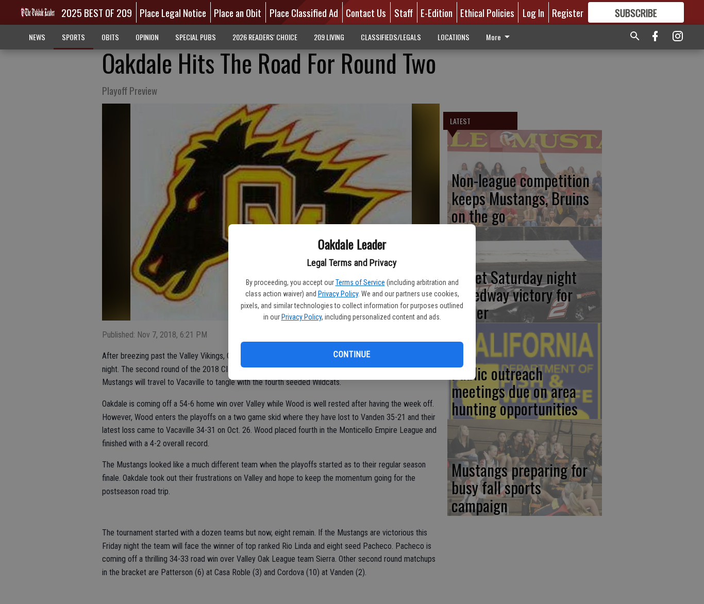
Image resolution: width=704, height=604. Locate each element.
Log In (533, 12)
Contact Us (366, 12)
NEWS (37, 36)
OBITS (110, 36)
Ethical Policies (487, 12)
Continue (351, 354)
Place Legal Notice (173, 12)
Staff (403, 12)
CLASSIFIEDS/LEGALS (391, 36)
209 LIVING (329, 36)
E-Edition (436, 12)
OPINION (147, 36)
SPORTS (73, 36)
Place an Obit (237, 12)
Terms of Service (360, 282)
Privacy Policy (338, 294)
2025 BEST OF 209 (96, 12)
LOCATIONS (454, 36)
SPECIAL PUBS (195, 36)
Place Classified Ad (304, 12)
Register (567, 12)
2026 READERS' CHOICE (264, 36)
